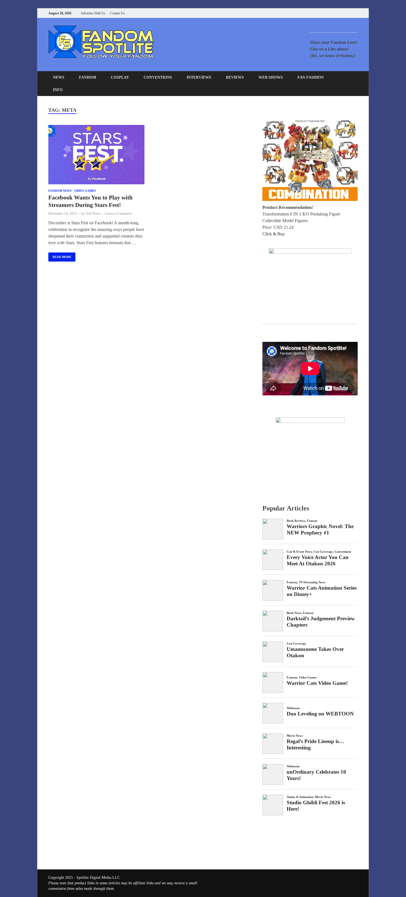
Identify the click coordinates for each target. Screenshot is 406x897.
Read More (59, 255)
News (58, 77)
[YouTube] (322, 13)
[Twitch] (349, 13)
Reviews (235, 77)
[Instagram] (342, 13)
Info (58, 90)
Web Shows (271, 77)
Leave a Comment (118, 213)
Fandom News (60, 190)
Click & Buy (273, 233)
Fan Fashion (310, 77)
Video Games (85, 190)
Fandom (87, 77)
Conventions (158, 77)
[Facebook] (328, 13)
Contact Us (117, 13)
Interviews (199, 77)
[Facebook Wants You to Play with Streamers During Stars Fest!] (96, 155)
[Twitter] (335, 13)
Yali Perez (93, 213)
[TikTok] (356, 13)
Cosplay (120, 77)
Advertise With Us (93, 13)
